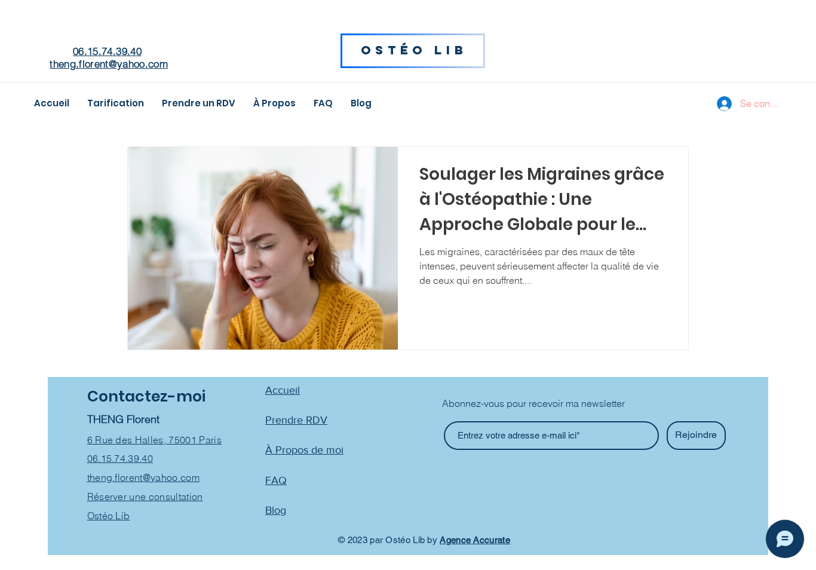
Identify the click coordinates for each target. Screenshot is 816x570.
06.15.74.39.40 (107, 51)
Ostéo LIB (414, 49)
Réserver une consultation (145, 496)
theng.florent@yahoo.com (109, 63)
